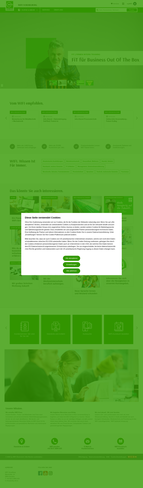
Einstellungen (71, 264)
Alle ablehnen (71, 271)
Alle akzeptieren (72, 258)
